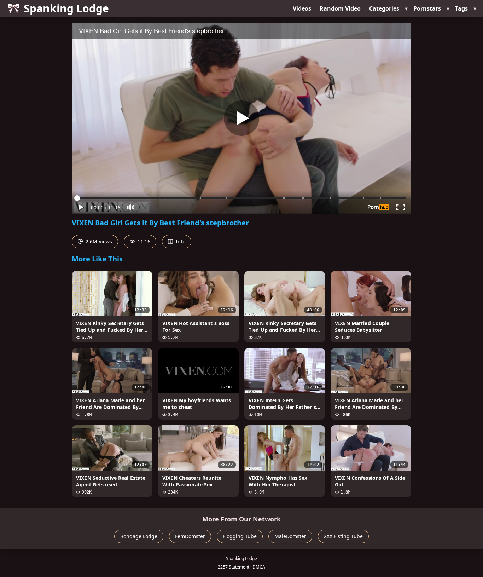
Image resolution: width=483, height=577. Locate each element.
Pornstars (427, 8)
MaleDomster (290, 536)
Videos (302, 8)
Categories (384, 8)
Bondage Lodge (138, 536)
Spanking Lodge (66, 8)
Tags (461, 8)
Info (179, 241)
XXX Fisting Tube (343, 536)
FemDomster (190, 536)
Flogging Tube (240, 536)
